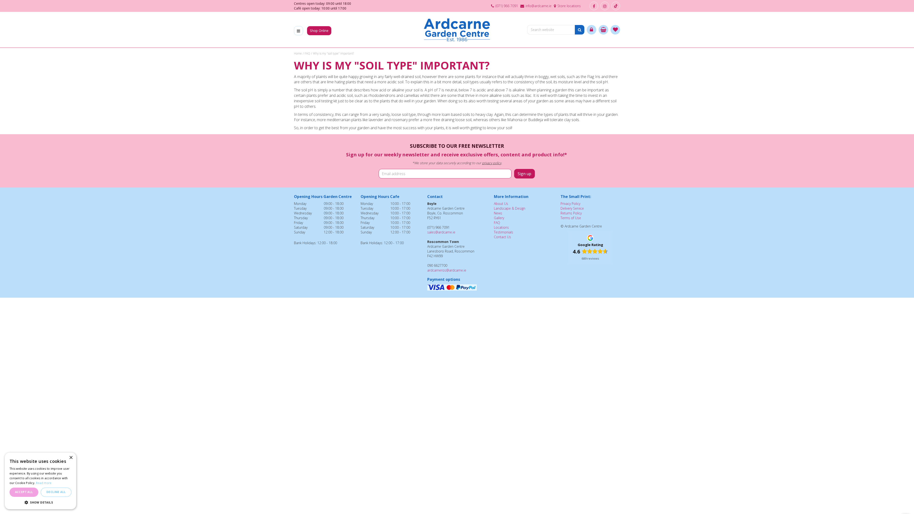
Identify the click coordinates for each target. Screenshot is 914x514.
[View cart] (603, 30)
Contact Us (502, 237)
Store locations (569, 6)
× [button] (71, 458)
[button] (40, 502)
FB (594, 6)
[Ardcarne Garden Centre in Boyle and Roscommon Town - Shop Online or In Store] (457, 30)
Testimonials (503, 232)
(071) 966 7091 (507, 6)
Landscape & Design (509, 208)
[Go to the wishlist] (615, 30)
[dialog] (40, 481)
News (498, 213)
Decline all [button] (56, 492)
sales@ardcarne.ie (441, 232)
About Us (501, 203)
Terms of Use (571, 218)
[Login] (591, 30)
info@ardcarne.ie (538, 6)
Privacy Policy (570, 203)
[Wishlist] (615, 30)
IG (605, 6)
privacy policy (491, 163)
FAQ (497, 222)
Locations (501, 227)
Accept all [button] (24, 492)
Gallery (499, 218)
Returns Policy (571, 213)
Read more (44, 483)
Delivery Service (572, 208)
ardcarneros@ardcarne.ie (446, 270)
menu (298, 30)
